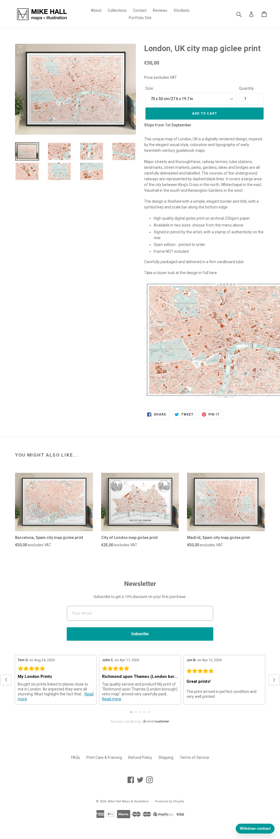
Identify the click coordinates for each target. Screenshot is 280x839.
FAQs (75, 757)
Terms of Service (194, 757)
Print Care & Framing (104, 757)
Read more (111, 699)
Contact (140, 10)
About (96, 10)
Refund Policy (140, 757)
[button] (6, 679)
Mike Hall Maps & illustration (128, 801)
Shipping (165, 757)
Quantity (246, 88)
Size (149, 88)
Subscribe (140, 634)
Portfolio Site (140, 18)
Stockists (181, 10)
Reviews (160, 10)
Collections (117, 10)
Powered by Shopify (169, 801)
